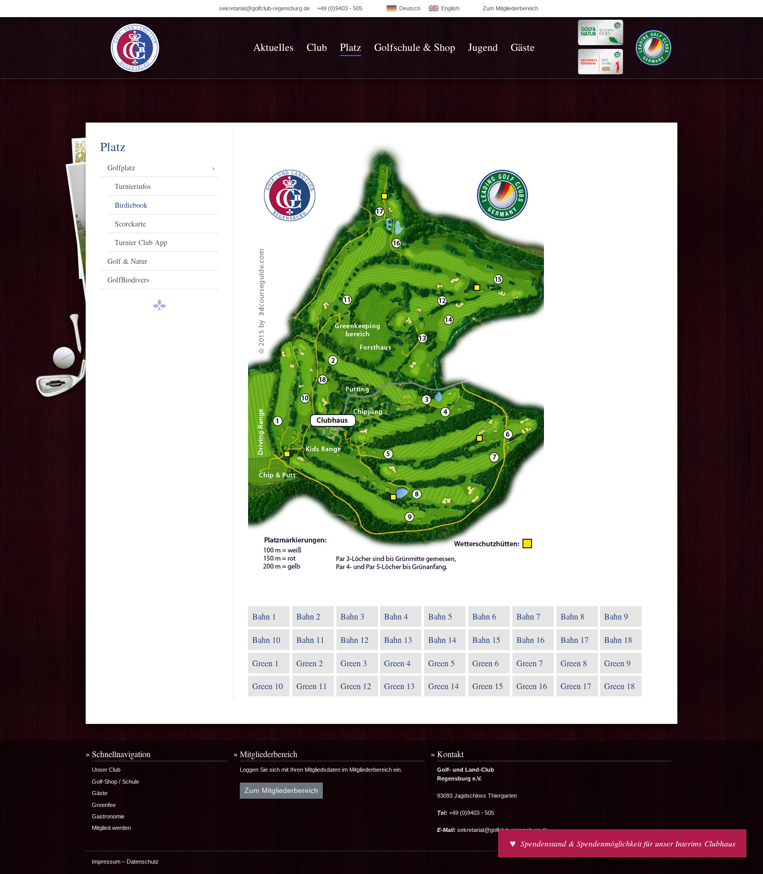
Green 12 (355, 685)
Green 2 (309, 662)
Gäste (523, 47)
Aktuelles (273, 47)
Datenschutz (143, 861)
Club (317, 47)
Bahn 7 (528, 616)
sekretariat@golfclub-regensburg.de (264, 8)
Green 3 (353, 662)
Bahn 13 (398, 639)
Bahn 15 (486, 639)
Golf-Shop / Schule (115, 781)
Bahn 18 (618, 639)
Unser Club (106, 770)
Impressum (106, 861)
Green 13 (399, 685)
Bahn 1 (264, 616)
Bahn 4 (396, 616)
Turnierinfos (133, 186)
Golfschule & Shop (414, 47)
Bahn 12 (354, 639)
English (449, 8)
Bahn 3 (352, 616)
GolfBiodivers (128, 280)
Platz (350, 47)
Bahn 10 (266, 639)
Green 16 (531, 685)
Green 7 (529, 662)
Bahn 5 (440, 616)
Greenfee (104, 805)
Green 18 (619, 685)
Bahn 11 (310, 639)
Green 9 (617, 662)
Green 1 (265, 662)
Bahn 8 (572, 616)
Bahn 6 (484, 616)
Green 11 (311, 685)
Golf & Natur (127, 261)
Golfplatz (121, 167)
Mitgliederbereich (268, 753)
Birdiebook (131, 205)
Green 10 (267, 685)
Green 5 (441, 662)
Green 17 (576, 685)
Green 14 (443, 685)
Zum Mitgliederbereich (510, 8)
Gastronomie (108, 816)
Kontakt (450, 753)
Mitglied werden (111, 828)
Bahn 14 (442, 639)
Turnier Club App (141, 242)
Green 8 (574, 662)
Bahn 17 (575, 639)
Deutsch (409, 8)
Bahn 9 (616, 616)
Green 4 (397, 662)
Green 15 (487, 685)
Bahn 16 (530, 639)
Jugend (483, 47)
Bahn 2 (308, 616)
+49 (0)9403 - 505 (339, 8)
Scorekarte (130, 223)
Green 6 (485, 662)
